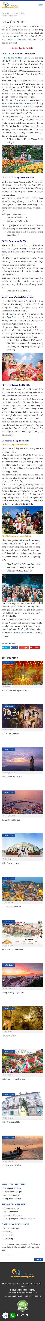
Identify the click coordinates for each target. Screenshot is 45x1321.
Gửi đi (39, 1259)
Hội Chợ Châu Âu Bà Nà (11, 906)
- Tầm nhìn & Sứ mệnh (11, 1195)
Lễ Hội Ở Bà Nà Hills (9, 15)
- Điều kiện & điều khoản (12, 1215)
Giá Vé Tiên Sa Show (10, 733)
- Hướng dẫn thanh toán (11, 1198)
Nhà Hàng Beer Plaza (10, 863)
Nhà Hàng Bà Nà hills (11, 1122)
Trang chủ (5, 13)
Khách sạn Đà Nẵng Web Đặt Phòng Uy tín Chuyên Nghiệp (10, 5)
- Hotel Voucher (8, 1235)
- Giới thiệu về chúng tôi (11, 1188)
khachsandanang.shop (11, 39)
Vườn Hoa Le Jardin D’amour (16, 103)
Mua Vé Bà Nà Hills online (19, 632)
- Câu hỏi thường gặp (10, 1228)
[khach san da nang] (5, 1315)
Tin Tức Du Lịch (18, 13)
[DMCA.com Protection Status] (22, 1306)
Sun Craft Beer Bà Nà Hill (12, 949)
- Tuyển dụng (7, 1232)
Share (14, 647)
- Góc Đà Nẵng (7, 1238)
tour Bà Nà (14, 314)
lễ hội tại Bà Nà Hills (12, 58)
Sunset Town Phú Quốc (11, 820)
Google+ (24, 647)
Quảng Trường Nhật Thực (13, 992)
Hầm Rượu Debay (9, 1036)
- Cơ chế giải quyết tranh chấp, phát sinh (18, 1218)
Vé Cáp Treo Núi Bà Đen (12, 777)
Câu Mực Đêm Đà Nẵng (11, 1165)
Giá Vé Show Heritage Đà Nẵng (14, 690)
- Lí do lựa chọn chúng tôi (12, 1192)
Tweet (6, 647)
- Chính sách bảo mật (10, 1208)
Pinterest (35, 647)
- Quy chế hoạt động (10, 1212)
